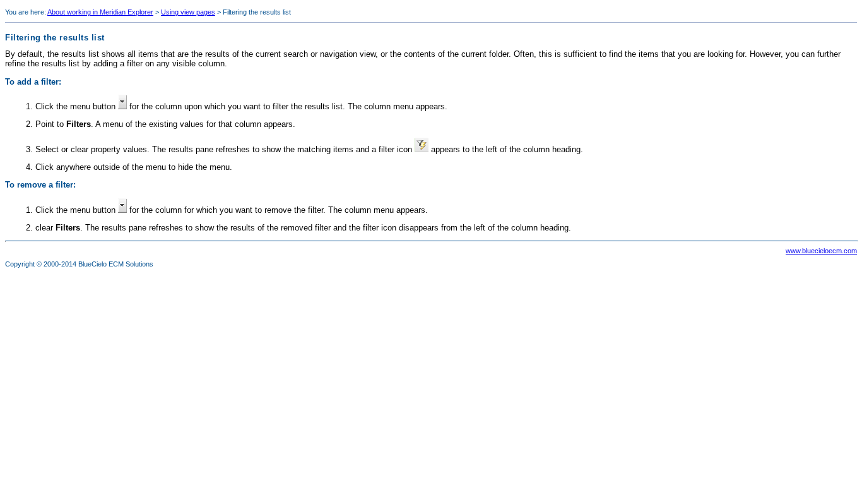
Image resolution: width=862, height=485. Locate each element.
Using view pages (188, 12)
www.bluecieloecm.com (821, 250)
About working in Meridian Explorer (100, 12)
